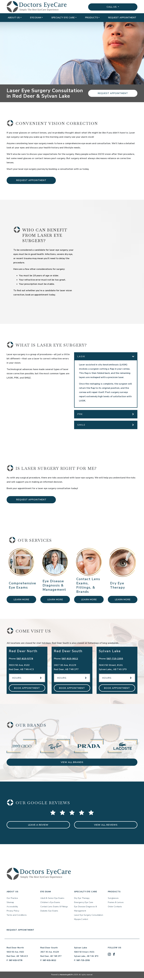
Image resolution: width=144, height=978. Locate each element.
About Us (14, 17)
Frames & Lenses (116, 902)
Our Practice (12, 898)
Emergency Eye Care (83, 902)
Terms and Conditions (17, 915)
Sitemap (10, 902)
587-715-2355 (115, 658)
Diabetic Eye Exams (49, 910)
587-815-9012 (70, 658)
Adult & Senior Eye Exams (52, 898)
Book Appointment (27, 688)
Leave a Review (38, 824)
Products (91, 17)
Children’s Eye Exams (50, 902)
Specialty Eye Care (63, 17)
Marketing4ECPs (66, 975)
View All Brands (72, 762)
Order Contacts (115, 906)
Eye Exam (35, 17)
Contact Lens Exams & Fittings (54, 906)
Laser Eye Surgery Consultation (88, 915)
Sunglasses (113, 898)
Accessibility (12, 906)
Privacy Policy (13, 910)
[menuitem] (15, 17)
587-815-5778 (25, 658)
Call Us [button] (112, 6)
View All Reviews (105, 824)
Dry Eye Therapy (81, 898)
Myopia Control (81, 919)
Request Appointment (122, 17)
